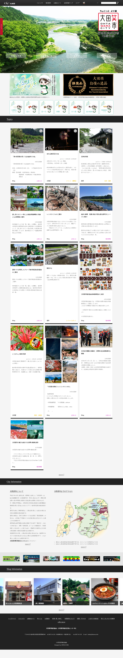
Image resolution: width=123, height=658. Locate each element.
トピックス (40, 3)
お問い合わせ (61, 622)
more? (61, 475)
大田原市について (70, 618)
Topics (9, 119)
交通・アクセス (81, 618)
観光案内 (48, 3)
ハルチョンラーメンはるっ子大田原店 (74, 603)
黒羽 (82, 181)
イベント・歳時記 (71, 181)
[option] (18, 591)
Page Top (117, 653)
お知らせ (39, 181)
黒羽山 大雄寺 (39, 603)
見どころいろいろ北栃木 (108, 618)
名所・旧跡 (107, 181)
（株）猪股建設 (10, 603)
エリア (77, 3)
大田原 (49, 181)
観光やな (49, 268)
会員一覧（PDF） (57, 618)
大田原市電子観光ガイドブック (19, 540)
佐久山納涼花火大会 (53, 154)
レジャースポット (71, 320)
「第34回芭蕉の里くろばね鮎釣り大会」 (24, 156)
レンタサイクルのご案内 (54, 214)
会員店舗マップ (68, 3)
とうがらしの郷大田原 (19, 354)
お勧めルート (57, 3)
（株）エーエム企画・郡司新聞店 (102, 603)
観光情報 (108, 239)
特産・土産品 (38, 415)
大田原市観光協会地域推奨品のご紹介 (92, 294)
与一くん (39, 618)
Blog (13, 181)
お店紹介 (47, 618)
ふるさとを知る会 (93, 618)
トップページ (12, 618)
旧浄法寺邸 (84, 156)
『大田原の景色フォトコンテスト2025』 (59, 386)
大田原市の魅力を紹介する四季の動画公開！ (25, 442)
